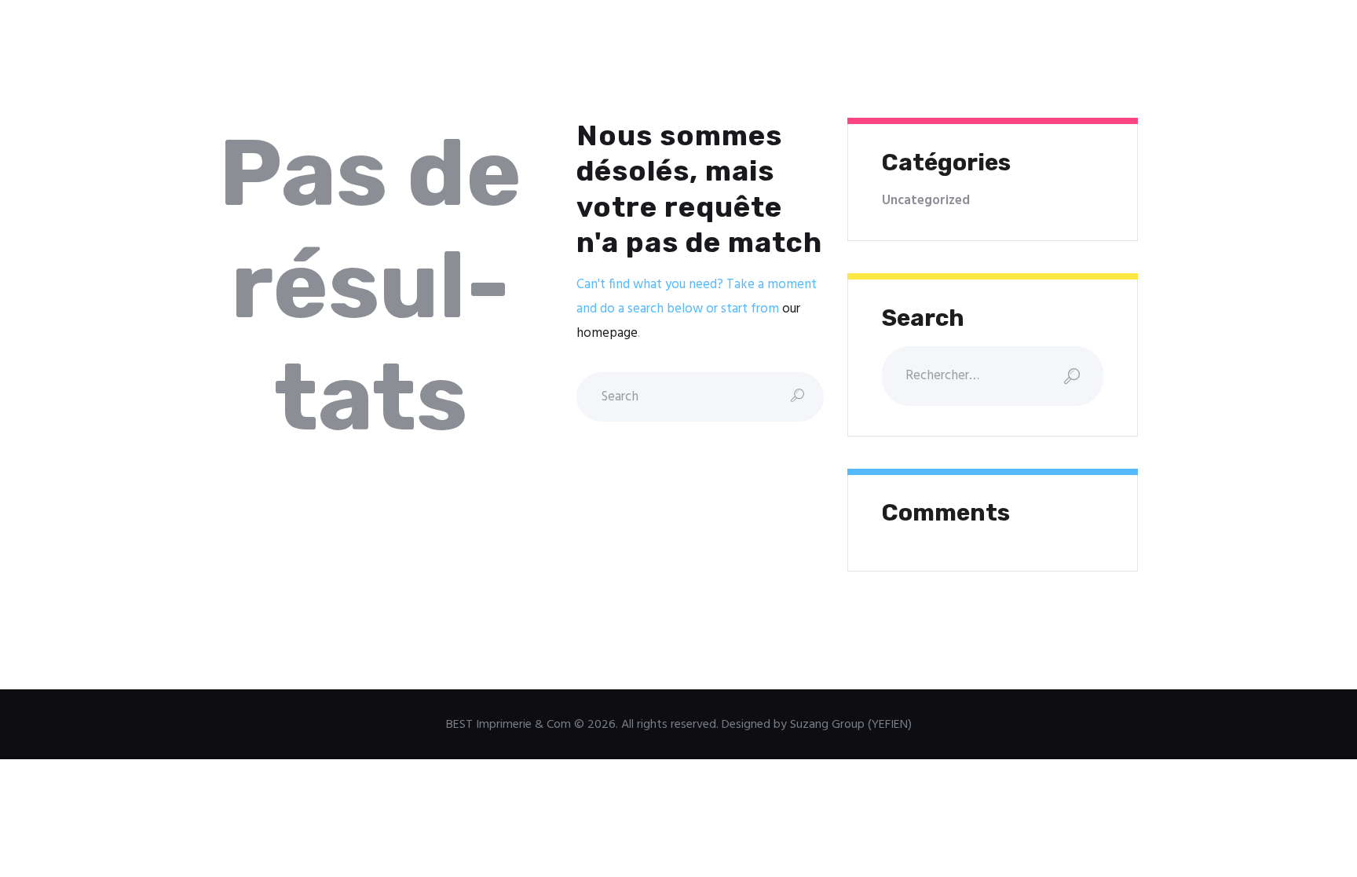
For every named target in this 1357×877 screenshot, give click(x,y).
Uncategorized (926, 200)
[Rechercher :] (992, 375)
